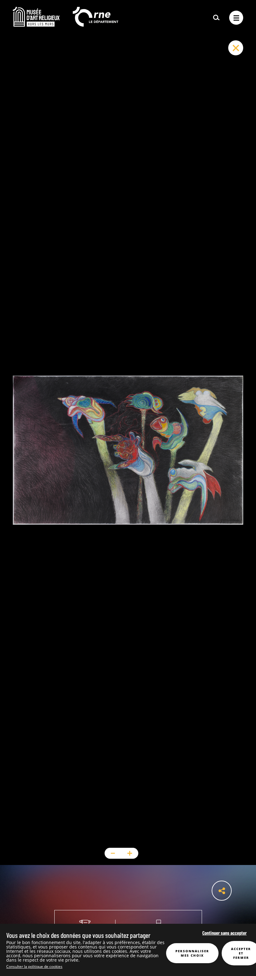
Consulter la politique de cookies (34, 966)
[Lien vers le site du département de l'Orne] (95, 24)
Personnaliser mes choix (192, 953)
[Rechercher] (216, 18)
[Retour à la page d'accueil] (36, 24)
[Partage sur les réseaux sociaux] (222, 891)
